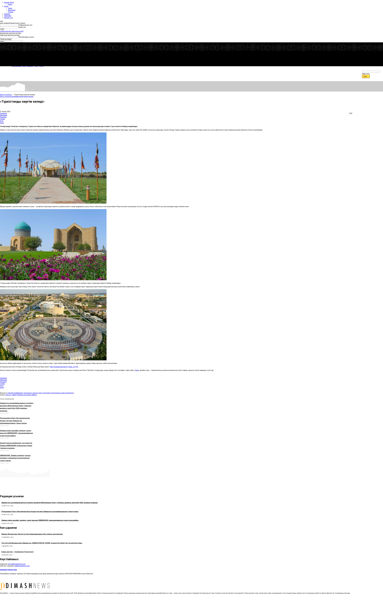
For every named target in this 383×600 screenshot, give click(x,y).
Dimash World (9, 2)
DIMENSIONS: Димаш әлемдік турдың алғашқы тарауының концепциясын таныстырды (15, 458)
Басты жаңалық (6, 95)
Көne (137, 370)
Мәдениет (11, 10)
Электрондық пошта (26, 37)
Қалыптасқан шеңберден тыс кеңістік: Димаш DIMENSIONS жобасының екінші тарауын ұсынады (16, 445)
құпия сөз (22, 27)
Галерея (7, 14)
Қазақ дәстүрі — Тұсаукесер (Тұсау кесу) (17, 552)
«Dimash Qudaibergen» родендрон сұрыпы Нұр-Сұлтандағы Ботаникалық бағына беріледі (40, 393)
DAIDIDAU (7, 16)
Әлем (6, 6)
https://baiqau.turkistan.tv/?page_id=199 (64, 367)
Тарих (10, 8)
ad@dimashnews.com (22, 566)
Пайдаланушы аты (25, 25)
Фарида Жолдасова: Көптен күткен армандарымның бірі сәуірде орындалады (32, 534)
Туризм (10, 12)
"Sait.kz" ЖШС (49, 596)
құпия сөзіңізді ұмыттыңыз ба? (12, 31)
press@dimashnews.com (17, 564)
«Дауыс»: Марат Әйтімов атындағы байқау (21, 395)
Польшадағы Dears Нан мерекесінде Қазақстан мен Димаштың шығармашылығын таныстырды (15, 420)
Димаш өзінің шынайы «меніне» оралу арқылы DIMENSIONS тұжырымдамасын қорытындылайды (16, 433)
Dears (10, 4)
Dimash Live (8, 18)
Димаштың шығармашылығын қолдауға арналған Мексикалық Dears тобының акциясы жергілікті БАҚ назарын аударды (49, 503)
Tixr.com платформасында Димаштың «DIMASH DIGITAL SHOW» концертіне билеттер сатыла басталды (41, 543)
